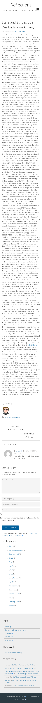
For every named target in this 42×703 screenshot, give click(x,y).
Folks (10, 562)
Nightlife (11, 582)
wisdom (11, 606)
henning (8, 403)
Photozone (8, 633)
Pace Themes (20, 700)
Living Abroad (16, 417)
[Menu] (38, 10)
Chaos (7, 417)
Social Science (14, 594)
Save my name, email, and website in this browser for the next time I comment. (19, 519)
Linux (11, 574)
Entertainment (14, 554)
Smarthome (13, 590)
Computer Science (15, 550)
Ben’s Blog (8, 627)
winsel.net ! (8, 637)
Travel (11, 598)
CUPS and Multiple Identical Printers (23, 665)
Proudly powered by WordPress (14, 696)
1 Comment (20, 31)
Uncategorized (14, 602)
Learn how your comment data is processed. (21, 534)
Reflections (21, 5)
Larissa (18, 451)
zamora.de (8, 640)
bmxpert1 (8, 668)
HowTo (11, 566)
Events (11, 558)
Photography (13, 586)
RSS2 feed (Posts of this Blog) (13, 653)
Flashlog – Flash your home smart (15, 630)
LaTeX (11, 570)
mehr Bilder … (32, 345)
